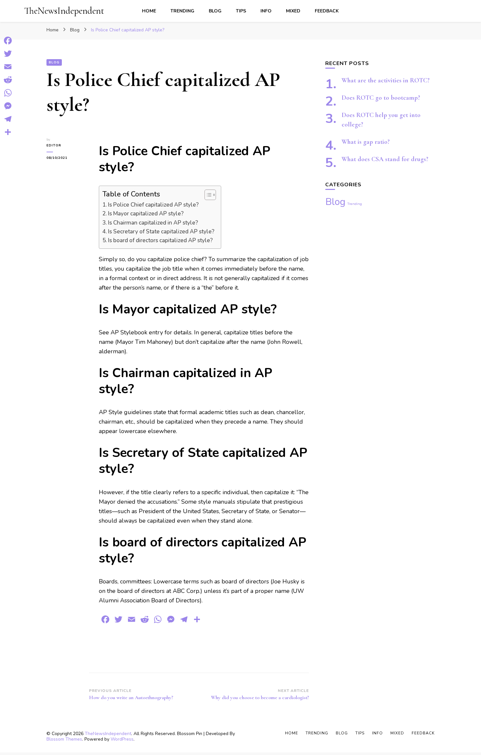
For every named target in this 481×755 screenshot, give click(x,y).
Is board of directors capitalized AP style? (160, 240)
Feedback (327, 11)
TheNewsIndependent (64, 10)
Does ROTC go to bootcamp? (381, 98)
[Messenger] (7, 105)
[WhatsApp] (7, 92)
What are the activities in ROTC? (386, 80)
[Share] (7, 132)
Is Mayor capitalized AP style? (146, 213)
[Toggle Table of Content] (207, 194)
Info (266, 11)
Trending (182, 11)
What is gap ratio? (366, 142)
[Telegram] (7, 119)
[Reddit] (7, 79)
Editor (53, 145)
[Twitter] (7, 53)
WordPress (122, 739)
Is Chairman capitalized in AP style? (153, 222)
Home (149, 11)
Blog (215, 11)
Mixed (293, 11)
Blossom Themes (64, 739)
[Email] (7, 66)
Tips (241, 11)
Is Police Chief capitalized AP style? (153, 205)
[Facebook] (7, 40)
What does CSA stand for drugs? (385, 159)
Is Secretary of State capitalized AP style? (161, 231)
